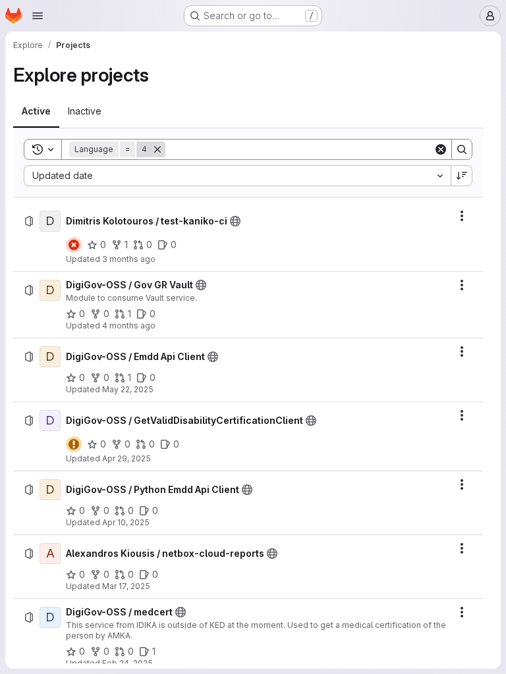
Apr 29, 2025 (126, 458)
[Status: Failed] (74, 245)
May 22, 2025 (128, 389)
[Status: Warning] (74, 444)
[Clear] (441, 149)
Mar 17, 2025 (126, 586)
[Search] (461, 149)
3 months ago (128, 259)
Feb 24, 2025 (127, 663)
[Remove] (157, 149)
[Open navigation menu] (37, 15)
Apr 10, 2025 (126, 522)
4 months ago (128, 325)
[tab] (36, 111)
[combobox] (237, 175)
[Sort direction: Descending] (461, 175)
